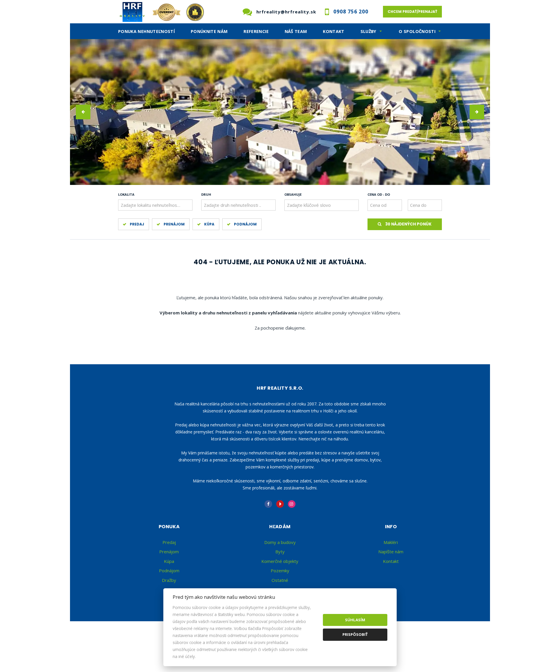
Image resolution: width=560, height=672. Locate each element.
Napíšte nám (390, 551)
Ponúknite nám (209, 31)
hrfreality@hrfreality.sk (286, 12)
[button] (83, 112)
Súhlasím (355, 619)
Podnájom (245, 224)
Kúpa (209, 224)
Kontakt (333, 31)
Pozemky (280, 570)
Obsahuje (293, 194)
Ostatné (280, 580)
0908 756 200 (350, 11)
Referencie (256, 31)
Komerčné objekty (279, 561)
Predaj (137, 224)
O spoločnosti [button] (417, 31)
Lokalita (126, 194)
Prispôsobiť (355, 634)
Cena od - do (379, 194)
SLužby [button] (368, 31)
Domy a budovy (280, 542)
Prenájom (174, 224)
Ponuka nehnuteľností (146, 31)
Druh (206, 194)
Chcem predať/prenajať (412, 11)
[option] (280, 112)
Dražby (169, 580)
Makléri (391, 542)
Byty (280, 551)
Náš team (296, 31)
